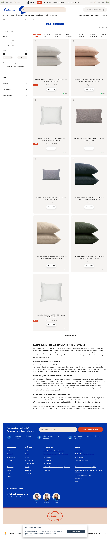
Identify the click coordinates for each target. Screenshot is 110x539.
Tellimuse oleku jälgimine (83, 475)
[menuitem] (5, 15)
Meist (76, 481)
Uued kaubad (95, 15)
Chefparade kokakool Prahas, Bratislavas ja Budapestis (88, 471)
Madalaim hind (47, 35)
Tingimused (47, 463)
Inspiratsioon (84, 15)
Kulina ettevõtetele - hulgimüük (85, 467)
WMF (26, 450)
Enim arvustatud (69, 35)
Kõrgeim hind (58, 35)
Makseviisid (47, 457)
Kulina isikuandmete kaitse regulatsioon (56, 467)
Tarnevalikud (47, 460)
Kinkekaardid (79, 457)
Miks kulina (78, 478)
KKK (76, 463)
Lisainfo (55, 533)
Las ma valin (29, 535)
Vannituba (10, 467)
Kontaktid (46, 470)
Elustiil (9, 470)
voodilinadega (76, 406)
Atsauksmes (79, 450)
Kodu (8, 473)
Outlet (9, 476)
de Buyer (28, 470)
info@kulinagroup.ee (17, 494)
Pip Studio (66, 385)
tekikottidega (65, 406)
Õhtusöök (10, 454)
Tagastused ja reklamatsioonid (53, 450)
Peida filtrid (9, 32)
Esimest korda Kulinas (82, 460)
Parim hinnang (81, 35)
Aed (8, 463)
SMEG (27, 457)
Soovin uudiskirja (90, 429)
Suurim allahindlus (93, 35)
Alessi (27, 454)
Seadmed (10, 460)
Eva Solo (28, 473)
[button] (70, 36)
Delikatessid (11, 457)
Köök (8, 450)
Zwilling (27, 467)
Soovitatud (37, 34)
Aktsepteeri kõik (75, 531)
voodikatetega (90, 406)
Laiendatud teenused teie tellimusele (55, 454)
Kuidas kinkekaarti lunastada (84, 454)
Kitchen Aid (29, 460)
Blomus (36, 379)
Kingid (104, 15)
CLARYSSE (78, 381)
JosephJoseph (29, 463)
